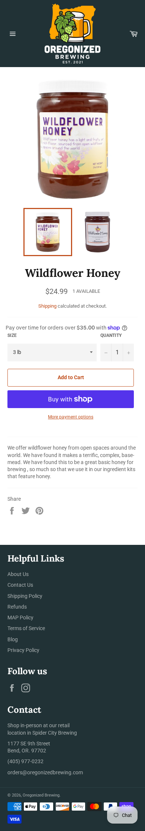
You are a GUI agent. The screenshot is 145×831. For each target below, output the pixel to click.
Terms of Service (26, 628)
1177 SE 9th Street (28, 743)
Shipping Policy (24, 596)
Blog (12, 639)
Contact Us (20, 585)
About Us (18, 574)
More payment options (70, 417)
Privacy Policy (23, 650)
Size (12, 335)
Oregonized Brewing (41, 795)
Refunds (17, 607)
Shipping (47, 306)
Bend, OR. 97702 (26, 751)
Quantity (111, 335)
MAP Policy (20, 617)
